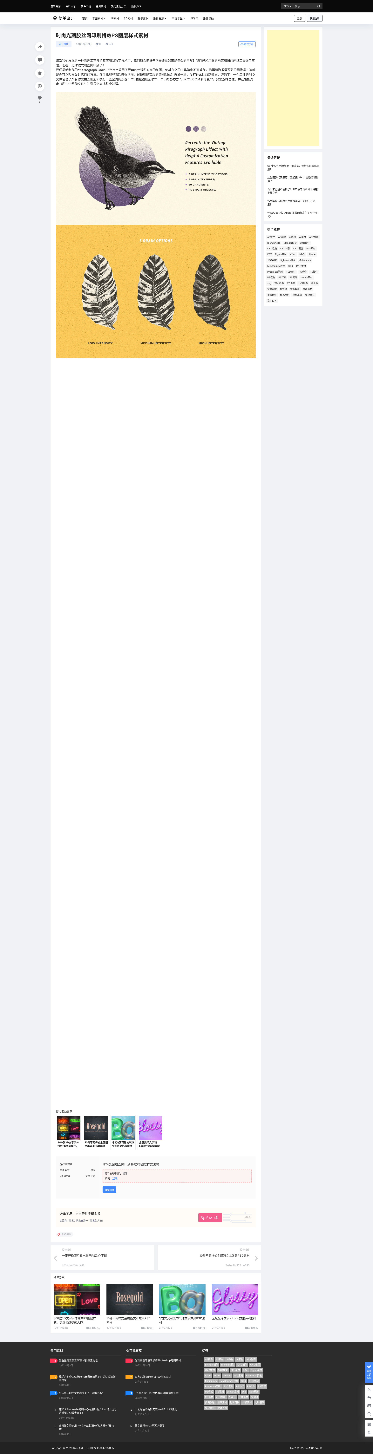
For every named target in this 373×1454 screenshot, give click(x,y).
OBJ (290, 265)
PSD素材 (290, 271)
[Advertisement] (293, 88)
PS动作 (303, 271)
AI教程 (292, 237)
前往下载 (249, 44)
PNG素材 (301, 265)
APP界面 (314, 237)
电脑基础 (297, 294)
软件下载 (86, 6)
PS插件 (314, 271)
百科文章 (71, 6)
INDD (302, 254)
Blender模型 (290, 242)
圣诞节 (314, 283)
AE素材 (282, 237)
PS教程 (271, 277)
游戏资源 (56, 6)
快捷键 (283, 289)
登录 (299, 18)
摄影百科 (272, 294)
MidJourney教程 (276, 265)
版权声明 (136, 6)
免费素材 (101, 6)
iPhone (311, 254)
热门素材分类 (118, 6)
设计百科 (272, 300)
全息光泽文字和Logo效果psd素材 (234, 1346)
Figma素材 (280, 254)
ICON (292, 254)
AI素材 (302, 237)
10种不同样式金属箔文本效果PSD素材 (224, 1283)
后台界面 (303, 283)
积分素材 (310, 294)
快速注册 (314, 18)
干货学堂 (177, 18)
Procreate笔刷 (275, 271)
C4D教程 (272, 248)
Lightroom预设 (287, 260)
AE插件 (271, 237)
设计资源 (158, 18)
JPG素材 (272, 260)
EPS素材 (310, 248)
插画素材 (307, 289)
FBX (269, 254)
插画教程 (295, 289)
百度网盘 (109, 1217)
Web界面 (279, 283)
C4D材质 (285, 248)
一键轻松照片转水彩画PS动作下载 (84, 1283)
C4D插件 (305, 242)
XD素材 (291, 283)
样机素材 (284, 294)
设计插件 (63, 44)
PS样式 (282, 277)
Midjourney (305, 260)
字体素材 (272, 289)
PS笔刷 (293, 277)
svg (269, 283)
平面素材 (97, 18)
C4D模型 (298, 248)
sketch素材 (307, 277)
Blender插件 (273, 242)
